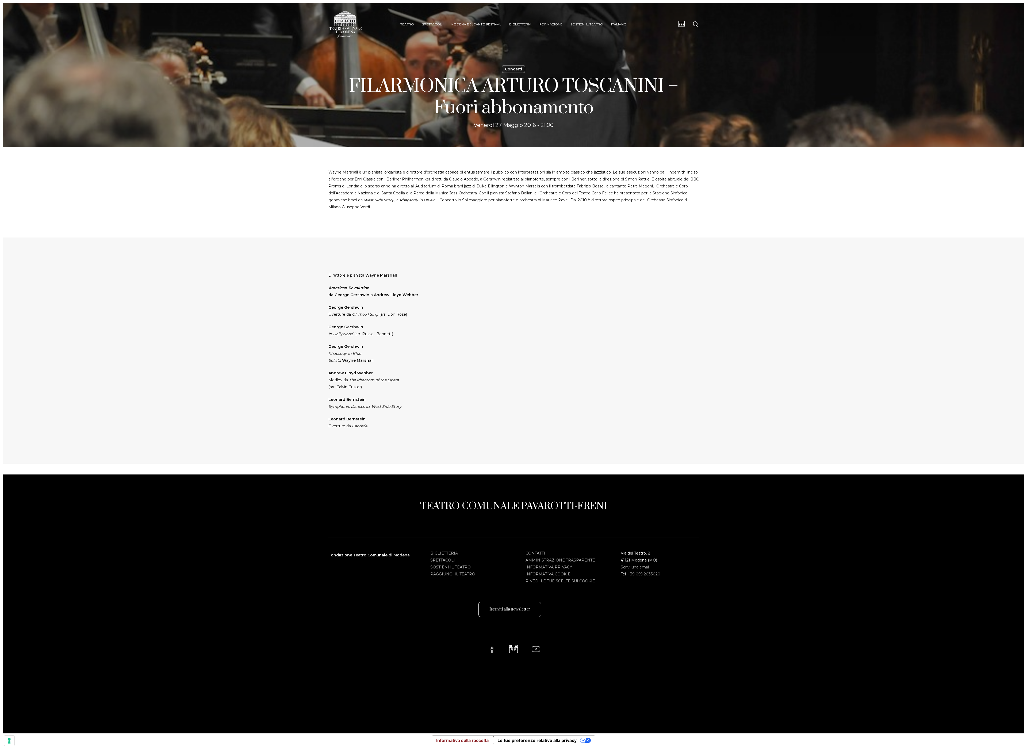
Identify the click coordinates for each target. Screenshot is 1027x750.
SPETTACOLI (442, 560)
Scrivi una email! (635, 567)
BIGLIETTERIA (444, 553)
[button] (509, 609)
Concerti (513, 69)
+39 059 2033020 (644, 574)
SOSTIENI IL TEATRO (450, 567)
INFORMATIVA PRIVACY (549, 567)
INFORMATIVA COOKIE (548, 574)
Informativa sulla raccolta (462, 740)
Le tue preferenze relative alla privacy (537, 740)
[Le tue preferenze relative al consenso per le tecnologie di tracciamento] (9, 741)
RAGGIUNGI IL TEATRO (452, 574)
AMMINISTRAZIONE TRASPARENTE (560, 560)
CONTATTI (535, 553)
